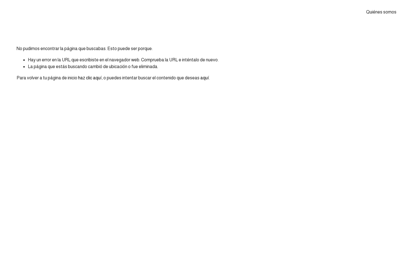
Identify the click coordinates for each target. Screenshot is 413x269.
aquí (204, 77)
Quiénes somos (381, 12)
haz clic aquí (90, 77)
